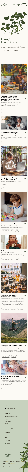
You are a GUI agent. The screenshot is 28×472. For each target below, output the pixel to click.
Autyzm (17, 230)
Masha (7, 461)
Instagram (8, 440)
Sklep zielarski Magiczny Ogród (11, 416)
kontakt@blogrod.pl (11, 408)
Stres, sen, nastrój (19, 109)
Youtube (8, 442)
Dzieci (12, 230)
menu (24, 5)
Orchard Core (12, 463)
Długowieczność (20, 309)
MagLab (6, 431)
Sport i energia (10, 109)
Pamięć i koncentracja (5, 112)
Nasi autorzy (7, 432)
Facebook (8, 443)
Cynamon (22, 461)
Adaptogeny (4, 109)
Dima (6, 463)
